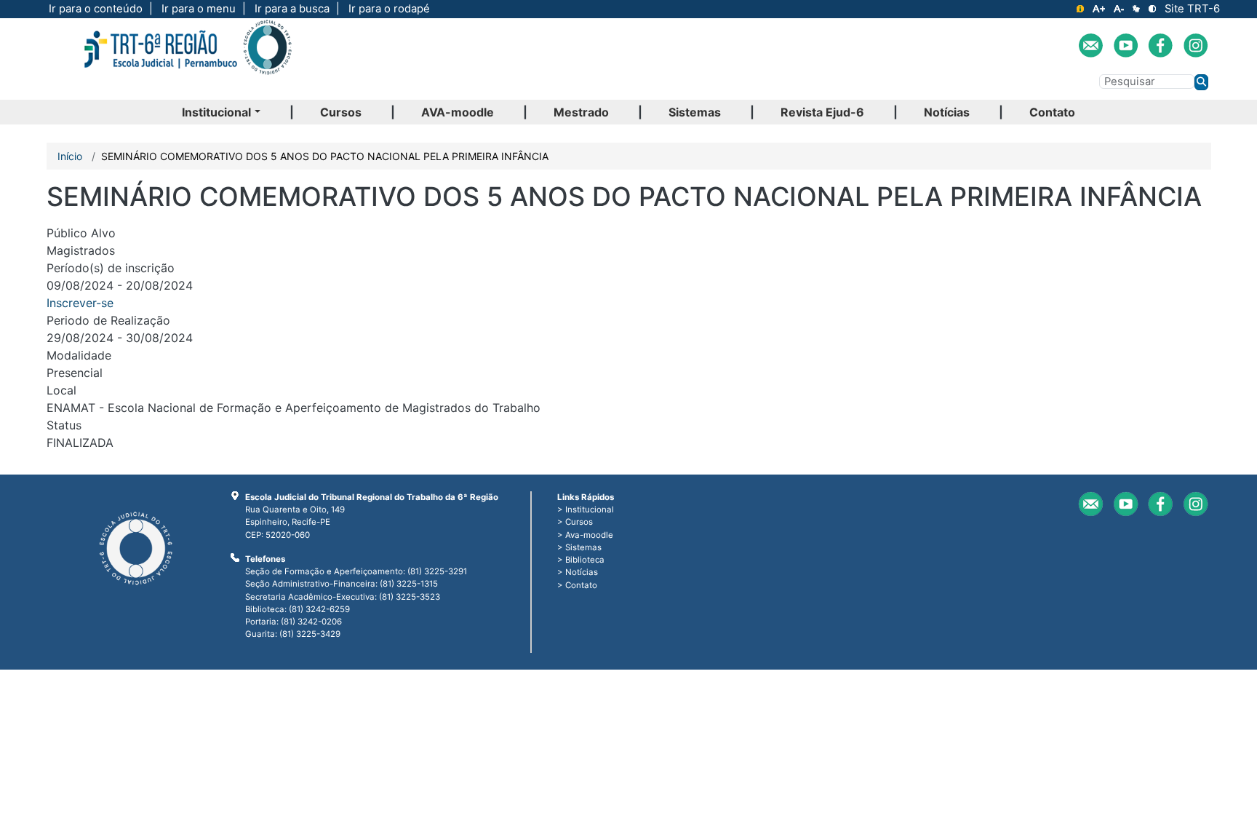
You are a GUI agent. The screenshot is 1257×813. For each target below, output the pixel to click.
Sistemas (695, 112)
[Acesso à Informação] (1080, 8)
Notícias (947, 112)
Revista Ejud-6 (822, 112)
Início (69, 156)
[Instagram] (1195, 45)
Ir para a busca (292, 8)
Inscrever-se (80, 303)
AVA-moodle (457, 112)
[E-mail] (1091, 45)
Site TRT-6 (1192, 8)
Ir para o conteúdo (96, 8)
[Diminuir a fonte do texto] (1119, 8)
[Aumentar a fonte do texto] (1099, 8)
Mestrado (581, 112)
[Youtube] (1125, 45)
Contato (1052, 112)
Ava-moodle (589, 535)
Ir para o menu (198, 8)
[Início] (187, 59)
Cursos (341, 112)
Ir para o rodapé (389, 8)
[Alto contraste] (1152, 8)
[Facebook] (1160, 45)
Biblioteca (584, 560)
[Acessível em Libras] (1136, 8)
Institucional (216, 112)
